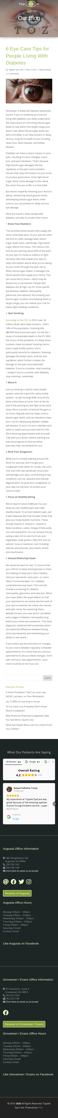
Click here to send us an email (22, 870)
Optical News (45, 69)
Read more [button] (12, 808)
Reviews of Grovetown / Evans (24, 1024)
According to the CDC (17, 320)
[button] (3, 803)
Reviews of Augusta (17, 893)
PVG (40, 1107)
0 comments (13, 73)
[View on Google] (9, 789)
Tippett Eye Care (16, 69)
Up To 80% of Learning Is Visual (23, 701)
